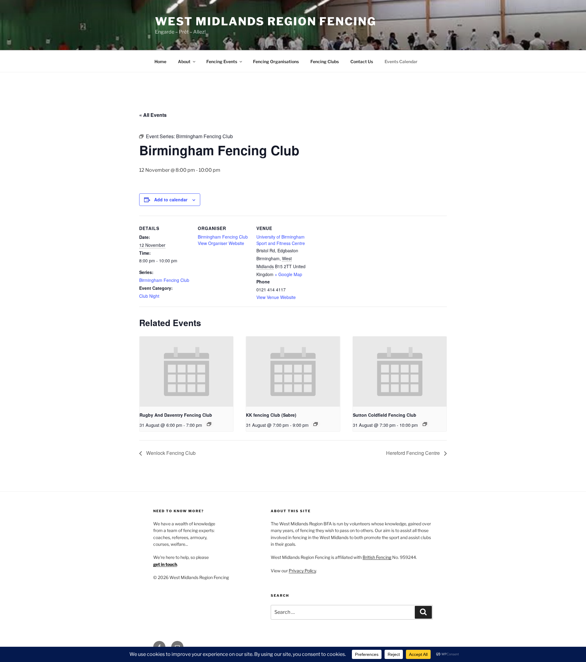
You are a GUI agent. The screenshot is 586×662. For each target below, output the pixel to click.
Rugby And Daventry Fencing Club (175, 415)
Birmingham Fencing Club (164, 280)
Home (160, 61)
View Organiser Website (221, 243)
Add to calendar (170, 199)
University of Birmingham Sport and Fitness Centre (280, 240)
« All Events (153, 114)
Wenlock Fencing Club (170, 452)
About (184, 61)
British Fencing (377, 557)
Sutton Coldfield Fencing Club (384, 415)
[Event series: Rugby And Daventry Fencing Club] (209, 424)
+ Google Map (288, 274)
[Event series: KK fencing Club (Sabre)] (315, 424)
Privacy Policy (302, 570)
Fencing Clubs (324, 61)
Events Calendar (401, 61)
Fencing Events (221, 61)
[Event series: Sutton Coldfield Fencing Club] (425, 424)
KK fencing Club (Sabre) (271, 415)
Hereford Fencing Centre (413, 452)
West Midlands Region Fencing (265, 21)
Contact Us (361, 61)
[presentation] (186, 371)
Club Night (149, 296)
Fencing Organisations (276, 61)
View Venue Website (276, 297)
